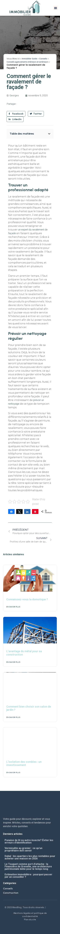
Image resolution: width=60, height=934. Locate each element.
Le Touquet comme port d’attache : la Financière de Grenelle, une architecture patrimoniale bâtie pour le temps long (28, 866)
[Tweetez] (19, 511)
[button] (55, 8)
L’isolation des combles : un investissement (24, 763)
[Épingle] (35, 511)
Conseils (43, 58)
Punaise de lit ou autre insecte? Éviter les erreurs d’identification (29, 841)
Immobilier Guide (29, 58)
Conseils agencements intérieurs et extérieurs (27, 62)
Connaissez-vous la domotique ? (27, 599)
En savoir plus (13, 607)
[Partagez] (11, 511)
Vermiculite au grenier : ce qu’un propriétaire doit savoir (23, 849)
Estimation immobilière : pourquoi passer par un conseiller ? (28, 875)
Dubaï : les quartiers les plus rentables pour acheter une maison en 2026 (30, 857)
